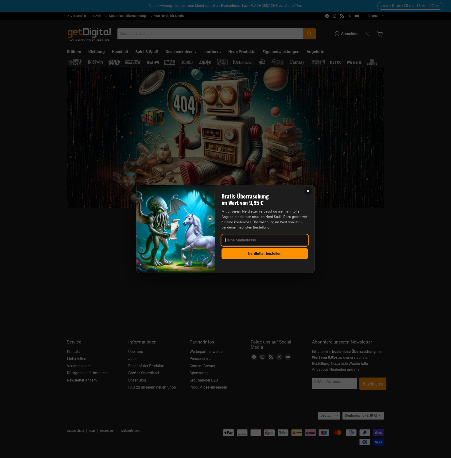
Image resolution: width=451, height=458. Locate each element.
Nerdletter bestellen (264, 253)
